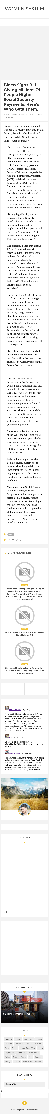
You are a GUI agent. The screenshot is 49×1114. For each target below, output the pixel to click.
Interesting (21, 1053)
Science (38, 1057)
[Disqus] (24, 738)
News (11, 534)
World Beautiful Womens (32, 1062)
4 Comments (38, 114)
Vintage (8, 1062)
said (13, 330)
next (7, 912)
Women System (24, 9)
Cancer (39, 1039)
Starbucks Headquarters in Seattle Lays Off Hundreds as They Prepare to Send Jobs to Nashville (24, 671)
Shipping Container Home (16, 1014)
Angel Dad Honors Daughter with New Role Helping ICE (24, 633)
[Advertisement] (24, 53)
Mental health (33, 1053)
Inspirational (9, 1053)
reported (19, 168)
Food (7, 1048)
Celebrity (8, 1044)
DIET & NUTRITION (34, 1044)
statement (21, 270)
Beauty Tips (28, 1039)
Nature (7, 1057)
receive (16, 518)
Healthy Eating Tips (27, 1048)
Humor (40, 1048)
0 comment (9, 117)
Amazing (8, 1039)
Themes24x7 (32, 1109)
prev (5, 912)
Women (17, 1062)
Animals (18, 1039)
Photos (23, 1057)
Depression (19, 1044)
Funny (14, 1048)
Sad (30, 1057)
